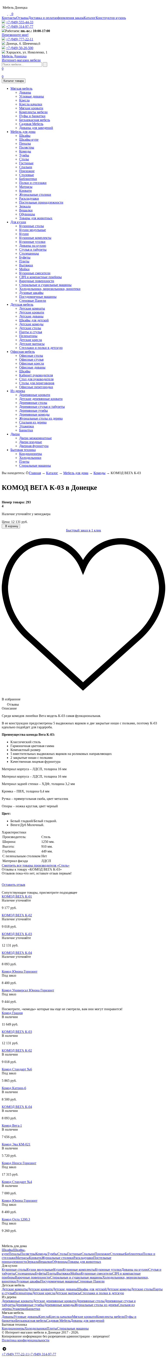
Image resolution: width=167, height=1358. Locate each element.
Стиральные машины (35, 465)
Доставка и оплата (42, 18)
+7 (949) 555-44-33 (19, 22)
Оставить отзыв (13, 884)
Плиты (24, 261)
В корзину (11, 526)
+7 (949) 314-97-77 (19, 26)
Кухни (24, 234)
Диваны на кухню (32, 245)
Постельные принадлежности (41, 202)
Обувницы (27, 214)
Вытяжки (26, 265)
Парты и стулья (30, 332)
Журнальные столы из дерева (41, 418)
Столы (24, 159)
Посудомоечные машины (38, 296)
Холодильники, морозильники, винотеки (49, 289)
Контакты (9, 18)
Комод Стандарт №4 (17, 1182)
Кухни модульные (32, 230)
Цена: (6, 522)
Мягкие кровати (31, 108)
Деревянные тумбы (33, 410)
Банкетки (26, 430)
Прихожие (27, 171)
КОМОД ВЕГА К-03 (17, 934)
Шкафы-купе (28, 139)
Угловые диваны (31, 96)
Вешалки (26, 210)
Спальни (25, 167)
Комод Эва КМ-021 (16, 1144)
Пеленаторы (28, 336)
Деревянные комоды (34, 414)
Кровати (25, 190)
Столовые (26, 175)
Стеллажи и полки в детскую (41, 348)
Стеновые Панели (32, 300)
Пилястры (26, 147)
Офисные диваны (32, 367)
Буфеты (24, 257)
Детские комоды (31, 324)
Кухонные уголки (32, 241)
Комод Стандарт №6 (17, 1069)
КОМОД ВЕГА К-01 (17, 896)
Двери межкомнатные (35, 438)
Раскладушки (29, 198)
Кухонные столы (31, 226)
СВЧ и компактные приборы (40, 277)
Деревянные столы (33, 403)
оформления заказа (70, 18)
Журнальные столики (35, 194)
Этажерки (26, 426)
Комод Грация (12, 1013)
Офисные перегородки (36, 387)
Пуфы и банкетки (32, 116)
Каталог (90, 18)
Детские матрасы (32, 344)
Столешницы (29, 253)
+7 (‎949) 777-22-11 (19, 39)
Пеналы (25, 143)
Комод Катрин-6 (14, 1088)
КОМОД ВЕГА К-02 (17, 915)
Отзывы (22, 18)
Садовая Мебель (31, 124)
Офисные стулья (31, 359)
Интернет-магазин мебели (21, 58)
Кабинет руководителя (36, 375)
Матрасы (25, 187)
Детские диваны (31, 316)
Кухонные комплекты (35, 238)
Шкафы (24, 135)
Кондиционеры (30, 454)
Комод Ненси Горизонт (19, 1163)
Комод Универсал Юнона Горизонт (28, 990)
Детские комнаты (32, 308)
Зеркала (25, 206)
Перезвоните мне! (15, 35)
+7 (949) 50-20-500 (19, 48)
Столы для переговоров (36, 383)
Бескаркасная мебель (34, 120)
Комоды (25, 151)
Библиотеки (28, 179)
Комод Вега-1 (12, 1125)
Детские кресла (30, 340)
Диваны (25, 92)
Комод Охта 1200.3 (16, 1219)
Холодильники (30, 458)
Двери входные (30, 442)
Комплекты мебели (33, 112)
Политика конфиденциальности (25, 1340)
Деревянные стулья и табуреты (42, 406)
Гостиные (26, 163)
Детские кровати (31, 312)
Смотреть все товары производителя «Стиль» (36, 865)
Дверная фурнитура (33, 446)
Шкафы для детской (34, 320)
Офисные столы (31, 355)
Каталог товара (13, 80)
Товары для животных (35, 218)
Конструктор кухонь (111, 18)
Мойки (24, 269)
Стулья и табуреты (33, 249)
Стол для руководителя (36, 379)
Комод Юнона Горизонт (19, 971)
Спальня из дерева (33, 422)
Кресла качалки (30, 104)
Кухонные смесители (34, 273)
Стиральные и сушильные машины (45, 285)
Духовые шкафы (31, 293)
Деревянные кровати (34, 395)
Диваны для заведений (36, 128)
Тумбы (24, 155)
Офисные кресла (31, 363)
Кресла (24, 100)
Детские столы (30, 328)
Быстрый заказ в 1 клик (83, 530)
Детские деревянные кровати (41, 399)
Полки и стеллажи (33, 183)
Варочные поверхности (36, 281)
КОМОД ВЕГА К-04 (17, 953)
